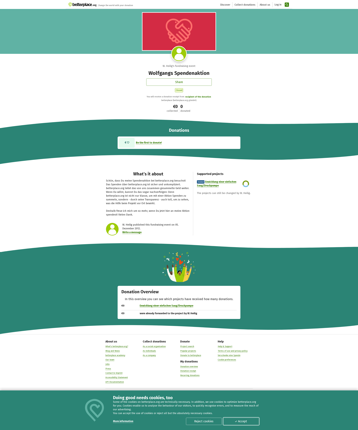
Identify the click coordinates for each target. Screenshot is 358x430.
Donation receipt (188, 371)
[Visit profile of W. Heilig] (179, 54)
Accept (242, 421)
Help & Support (225, 346)
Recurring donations (190, 375)
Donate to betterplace (190, 355)
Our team (109, 359)
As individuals (149, 351)
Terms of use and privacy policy (233, 351)
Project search (187, 346)
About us (265, 4)
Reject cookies (203, 421)
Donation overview (189, 366)
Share (179, 82)
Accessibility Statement (116, 377)
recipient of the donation (198, 97)
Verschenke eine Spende (229, 355)
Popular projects (188, 351)
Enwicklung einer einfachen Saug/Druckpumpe (166, 305)
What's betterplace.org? (116, 346)
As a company (149, 355)
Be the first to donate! (149, 142)
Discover (225, 4)
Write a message (132, 232)
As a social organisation (154, 346)
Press (108, 368)
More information (123, 421)
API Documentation (114, 382)
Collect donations (245, 4)
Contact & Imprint (114, 373)
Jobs (107, 364)
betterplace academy (115, 355)
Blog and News (112, 351)
